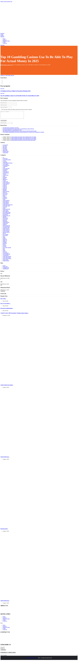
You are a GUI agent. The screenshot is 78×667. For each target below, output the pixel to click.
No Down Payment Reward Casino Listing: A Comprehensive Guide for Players (18, 128)
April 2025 (5, 149)
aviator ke (5, 186)
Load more (3, 291)
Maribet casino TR (6, 215)
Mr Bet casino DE (6, 225)
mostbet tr (5, 224)
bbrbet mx (5, 192)
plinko (4, 237)
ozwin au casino (6, 231)
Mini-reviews (5, 217)
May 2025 (5, 148)
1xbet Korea (5, 169)
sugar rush (5, 251)
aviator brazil (5, 181)
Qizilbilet (4, 242)
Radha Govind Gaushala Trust (6, 1)
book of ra (5, 194)
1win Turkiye (5, 164)
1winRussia (5, 166)
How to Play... (3, 298)
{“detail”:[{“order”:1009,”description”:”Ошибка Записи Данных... (14, 313)
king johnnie (5, 214)
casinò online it (6, 203)
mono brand (5, 218)
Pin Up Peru (5, 235)
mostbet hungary (6, 222)
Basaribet (5, 190)
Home (4, 38)
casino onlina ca (6, 201)
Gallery (4, 42)
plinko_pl (5, 240)
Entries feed (5, 266)
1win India (5, 161)
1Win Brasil (5, 158)
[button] (2, 45)
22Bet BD (5, 177)
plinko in (4, 238)
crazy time (5, 206)
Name (1, 647)
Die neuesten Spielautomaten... (6, 308)
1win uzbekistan (6, 165)
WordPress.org (6, 268)
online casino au (8, 64)
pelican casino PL (6, 232)
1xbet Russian (5, 175)
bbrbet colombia (6, 191)
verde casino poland (7, 257)
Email (1, 648)
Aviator (4, 180)
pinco (4, 236)
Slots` (4, 249)
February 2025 (6, 151)
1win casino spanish (7, 159)
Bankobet (5, 189)
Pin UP (4, 233)
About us (4, 39)
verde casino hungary (7, 256)
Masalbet (4, 216)
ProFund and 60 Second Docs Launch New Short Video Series (23, 140)
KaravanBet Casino (6, 212)
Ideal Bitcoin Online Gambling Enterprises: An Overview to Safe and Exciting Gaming (19, 130)
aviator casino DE (6, 182)
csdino (4, 207)
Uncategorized (6, 255)
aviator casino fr (6, 183)
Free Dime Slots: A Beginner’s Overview (11, 127)
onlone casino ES (6, 229)
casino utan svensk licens (8, 204)
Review (4, 244)
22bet (4, 176)
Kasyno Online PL (6, 213)
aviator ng (5, 188)
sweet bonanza (6, 253)
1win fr (4, 160)
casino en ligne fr (6, 200)
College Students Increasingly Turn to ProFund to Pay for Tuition (23, 136)
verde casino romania (7, 258)
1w (3, 157)
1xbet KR (5, 170)
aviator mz (5, 187)
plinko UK (5, 239)
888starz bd (5, 179)
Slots (4, 248)
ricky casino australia (7, 247)
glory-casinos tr (6, 211)
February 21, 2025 (4, 75)
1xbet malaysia (6, 171)
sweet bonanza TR (6, 254)
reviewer (4, 246)
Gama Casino (5, 210)
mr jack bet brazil (6, 226)
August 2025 (5, 144)
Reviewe (4, 245)
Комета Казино (6, 260)
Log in (4, 265)
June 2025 (5, 147)
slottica (4, 250)
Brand (4, 195)
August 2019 (5, 152)
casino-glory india (6, 205)
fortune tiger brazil (6, 209)
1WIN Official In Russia (7, 162)
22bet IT (4, 178)
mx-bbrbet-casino (6, 227)
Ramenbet (5, 243)
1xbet (4, 167)
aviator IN (5, 184)
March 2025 (5, 150)
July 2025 (5, 146)
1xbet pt (4, 173)
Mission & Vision (6, 40)
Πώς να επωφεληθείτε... (5, 303)
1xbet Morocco (6, 172)
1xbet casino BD (6, 168)
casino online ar (6, 202)
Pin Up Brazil (5, 234)
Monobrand (5, 221)
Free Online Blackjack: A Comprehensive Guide (12, 129)
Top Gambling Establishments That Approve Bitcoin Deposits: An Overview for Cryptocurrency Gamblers (23, 132)
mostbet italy (5, 223)
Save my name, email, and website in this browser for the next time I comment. (17, 109)
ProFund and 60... (4, 528)
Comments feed (6, 267)
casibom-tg (5, 198)
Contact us (5, 43)
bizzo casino (5, 193)
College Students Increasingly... (6, 384)
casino (4, 199)
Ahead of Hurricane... (5, 456)
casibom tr (5, 197)
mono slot (5, 220)
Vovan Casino (5, 259)
